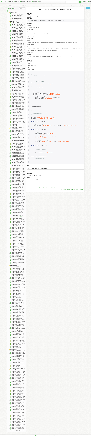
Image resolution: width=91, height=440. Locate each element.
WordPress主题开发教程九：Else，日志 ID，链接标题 (23, 36)
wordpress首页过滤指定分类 (17, 322)
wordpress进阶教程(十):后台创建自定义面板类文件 (22, 386)
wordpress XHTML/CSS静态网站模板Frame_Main (22, 84)
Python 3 (58, 5)
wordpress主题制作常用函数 (17, 208)
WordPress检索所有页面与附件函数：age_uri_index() (23, 164)
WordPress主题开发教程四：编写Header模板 (21, 28)
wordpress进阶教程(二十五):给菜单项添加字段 (21, 408)
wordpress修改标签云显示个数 (18, 268)
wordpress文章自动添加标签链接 (18, 122)
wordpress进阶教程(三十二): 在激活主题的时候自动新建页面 (24, 418)
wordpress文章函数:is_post (17, 143)
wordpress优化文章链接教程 (17, 100)
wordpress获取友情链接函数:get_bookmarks (21, 212)
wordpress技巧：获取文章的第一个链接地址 (21, 337)
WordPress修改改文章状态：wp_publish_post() (21, 149)
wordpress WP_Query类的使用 (18, 231)
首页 (10, 5)
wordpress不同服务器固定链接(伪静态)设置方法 (22, 317)
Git (69, 5)
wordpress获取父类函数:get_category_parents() (22, 181)
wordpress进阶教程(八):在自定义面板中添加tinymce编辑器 (24, 383)
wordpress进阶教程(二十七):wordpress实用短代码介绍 (23, 411)
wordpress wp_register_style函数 (18, 228)
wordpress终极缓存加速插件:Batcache (20, 117)
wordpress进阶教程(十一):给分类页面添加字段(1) (22, 387)
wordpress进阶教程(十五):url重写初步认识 (20, 393)
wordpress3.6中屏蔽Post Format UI (19, 302)
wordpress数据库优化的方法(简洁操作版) (20, 108)
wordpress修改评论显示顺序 (17, 346)
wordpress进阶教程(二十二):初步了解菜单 (20, 403)
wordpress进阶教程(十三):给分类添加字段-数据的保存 (23, 390)
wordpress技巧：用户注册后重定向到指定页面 (21, 334)
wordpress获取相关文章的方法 (18, 300)
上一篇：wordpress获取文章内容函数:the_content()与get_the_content (43, 187)
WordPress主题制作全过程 (17, 14)
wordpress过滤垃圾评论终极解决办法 (19, 333)
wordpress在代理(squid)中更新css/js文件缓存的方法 (22, 115)
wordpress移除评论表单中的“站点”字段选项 (21, 294)
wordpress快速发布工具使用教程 (18, 284)
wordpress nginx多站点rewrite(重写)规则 (20, 109)
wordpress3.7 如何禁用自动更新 (18, 341)
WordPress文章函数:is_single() (18, 140)
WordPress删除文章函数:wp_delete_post (20, 144)
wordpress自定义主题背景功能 (18, 278)
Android (65, 5)
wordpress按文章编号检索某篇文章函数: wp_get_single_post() (25, 139)
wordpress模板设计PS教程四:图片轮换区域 (21, 74)
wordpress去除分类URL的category (19, 103)
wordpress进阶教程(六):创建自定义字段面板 (21, 380)
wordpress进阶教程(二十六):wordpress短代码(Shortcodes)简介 (25, 409)
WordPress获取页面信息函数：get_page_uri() (21, 161)
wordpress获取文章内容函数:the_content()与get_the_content (24, 215)
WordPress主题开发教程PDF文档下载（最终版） (22, 61)
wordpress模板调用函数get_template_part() (21, 256)
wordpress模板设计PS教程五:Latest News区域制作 (22, 75)
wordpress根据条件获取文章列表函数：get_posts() (22, 134)
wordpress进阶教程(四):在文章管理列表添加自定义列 (23, 377)
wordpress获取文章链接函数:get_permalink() (21, 264)
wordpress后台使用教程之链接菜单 (19, 355)
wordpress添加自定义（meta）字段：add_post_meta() (23, 167)
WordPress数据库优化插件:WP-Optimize (20, 96)
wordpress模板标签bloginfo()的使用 (19, 259)
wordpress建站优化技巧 (17, 124)
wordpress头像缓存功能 (17, 112)
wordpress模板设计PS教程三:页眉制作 (20, 72)
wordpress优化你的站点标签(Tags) (19, 119)
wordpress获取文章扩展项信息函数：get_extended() (23, 136)
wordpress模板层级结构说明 (17, 83)
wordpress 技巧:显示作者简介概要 (19, 331)
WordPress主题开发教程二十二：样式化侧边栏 (21, 55)
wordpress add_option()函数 (17, 250)
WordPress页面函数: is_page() (18, 150)
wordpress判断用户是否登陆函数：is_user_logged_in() (23, 262)
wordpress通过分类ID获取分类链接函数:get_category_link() (24, 194)
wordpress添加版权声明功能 (17, 275)
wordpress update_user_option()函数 (19, 255)
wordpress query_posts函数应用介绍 (19, 219)
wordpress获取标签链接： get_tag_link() (20, 206)
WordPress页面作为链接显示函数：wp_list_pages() (22, 165)
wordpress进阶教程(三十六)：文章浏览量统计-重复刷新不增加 (24, 422)
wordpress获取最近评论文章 (17, 290)
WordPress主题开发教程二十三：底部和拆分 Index (22, 56)
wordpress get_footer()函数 (17, 240)
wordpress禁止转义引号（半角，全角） (20, 343)
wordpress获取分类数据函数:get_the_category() (22, 186)
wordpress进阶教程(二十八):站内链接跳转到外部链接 (23, 412)
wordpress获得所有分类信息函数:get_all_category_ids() (23, 184)
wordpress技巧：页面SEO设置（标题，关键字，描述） (23, 330)
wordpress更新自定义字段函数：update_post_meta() (23, 169)
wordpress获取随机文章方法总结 (18, 281)
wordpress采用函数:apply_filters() (19, 224)
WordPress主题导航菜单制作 (18, 17)
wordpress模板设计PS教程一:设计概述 (20, 70)
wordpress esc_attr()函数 (17, 243)
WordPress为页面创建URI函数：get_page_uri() (22, 162)
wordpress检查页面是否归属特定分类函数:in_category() (23, 178)
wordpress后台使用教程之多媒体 (18, 353)
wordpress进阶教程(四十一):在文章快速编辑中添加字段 (23, 430)
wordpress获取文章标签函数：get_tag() (20, 200)
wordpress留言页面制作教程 (17, 280)
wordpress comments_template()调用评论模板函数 (22, 239)
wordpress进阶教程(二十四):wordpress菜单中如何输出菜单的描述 (25, 406)
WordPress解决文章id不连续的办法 (19, 90)
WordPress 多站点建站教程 (17, 20)
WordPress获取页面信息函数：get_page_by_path (22, 155)
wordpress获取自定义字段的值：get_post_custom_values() (24, 175)
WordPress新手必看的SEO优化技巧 (19, 18)
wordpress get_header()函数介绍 (18, 234)
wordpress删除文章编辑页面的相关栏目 (20, 312)
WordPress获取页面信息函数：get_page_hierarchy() (23, 159)
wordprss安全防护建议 (16, 299)
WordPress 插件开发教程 (17, 15)
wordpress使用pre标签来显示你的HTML (20, 118)
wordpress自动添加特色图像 (17, 315)
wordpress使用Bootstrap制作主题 (19, 64)
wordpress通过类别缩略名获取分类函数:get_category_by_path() (25, 189)
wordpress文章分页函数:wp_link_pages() (20, 225)
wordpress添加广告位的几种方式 (18, 308)
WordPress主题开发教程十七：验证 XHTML (21, 47)
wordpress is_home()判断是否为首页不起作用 (21, 289)
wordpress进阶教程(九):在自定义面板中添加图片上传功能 (24, 384)
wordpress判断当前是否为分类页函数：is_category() (23, 177)
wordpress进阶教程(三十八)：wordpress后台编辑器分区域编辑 (25, 425)
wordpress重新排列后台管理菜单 (18, 319)
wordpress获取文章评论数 (17, 344)
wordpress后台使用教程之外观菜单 (19, 359)
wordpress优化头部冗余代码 (17, 94)
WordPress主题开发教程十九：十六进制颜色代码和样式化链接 (25, 50)
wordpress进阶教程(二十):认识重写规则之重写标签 (22, 400)
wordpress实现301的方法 (17, 111)
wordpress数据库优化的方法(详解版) (19, 106)
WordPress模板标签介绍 (17, 87)
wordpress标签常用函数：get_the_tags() (20, 203)
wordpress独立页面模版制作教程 (18, 68)
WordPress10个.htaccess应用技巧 (19, 283)
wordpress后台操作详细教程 (17, 366)
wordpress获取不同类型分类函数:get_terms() (21, 222)
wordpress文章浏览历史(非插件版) (19, 286)
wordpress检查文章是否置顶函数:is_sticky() (21, 142)
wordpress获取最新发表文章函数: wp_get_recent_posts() (24, 137)
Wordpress (14, 5)
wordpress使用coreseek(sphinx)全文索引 (20, 125)
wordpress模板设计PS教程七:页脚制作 (20, 78)
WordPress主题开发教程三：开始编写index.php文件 (22, 27)
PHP (75, 5)
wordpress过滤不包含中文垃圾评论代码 (20, 305)
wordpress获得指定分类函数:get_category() (21, 187)
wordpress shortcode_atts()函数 (18, 246)
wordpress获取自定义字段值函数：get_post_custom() (23, 172)
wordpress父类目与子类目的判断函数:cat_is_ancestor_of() (24, 180)
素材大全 (35, 1)
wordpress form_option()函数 (18, 244)
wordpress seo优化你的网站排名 (18, 102)
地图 (82, 5)
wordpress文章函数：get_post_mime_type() (21, 130)
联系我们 (55, 436)
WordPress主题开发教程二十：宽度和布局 (20, 52)
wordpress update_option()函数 (18, 249)
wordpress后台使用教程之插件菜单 (19, 361)
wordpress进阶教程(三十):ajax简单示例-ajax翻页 (22, 415)
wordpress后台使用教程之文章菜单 (19, 352)
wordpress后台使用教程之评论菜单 (19, 358)
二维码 (78, 5)
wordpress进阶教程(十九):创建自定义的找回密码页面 (23, 399)
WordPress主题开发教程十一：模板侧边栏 (20, 39)
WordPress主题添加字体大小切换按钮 (19, 267)
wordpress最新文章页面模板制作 (18, 81)
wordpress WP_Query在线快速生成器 (19, 309)
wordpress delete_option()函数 (18, 252)
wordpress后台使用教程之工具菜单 (19, 364)
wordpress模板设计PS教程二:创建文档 (20, 71)
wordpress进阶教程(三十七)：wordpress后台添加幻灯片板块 (24, 424)
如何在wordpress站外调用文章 (18, 293)
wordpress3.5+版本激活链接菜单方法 (19, 292)
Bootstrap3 (48, 5)
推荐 (40, 1)
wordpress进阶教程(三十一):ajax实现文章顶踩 (21, 416)
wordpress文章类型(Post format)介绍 (19, 368)
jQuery (72, 5)
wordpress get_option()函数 (17, 242)
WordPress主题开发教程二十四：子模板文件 (21, 58)
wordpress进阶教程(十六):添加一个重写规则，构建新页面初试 (24, 394)
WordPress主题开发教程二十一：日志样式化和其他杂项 (23, 53)
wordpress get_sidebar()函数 (18, 236)
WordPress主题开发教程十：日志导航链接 (20, 37)
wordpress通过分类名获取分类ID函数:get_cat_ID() (22, 192)
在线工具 (17, 1)
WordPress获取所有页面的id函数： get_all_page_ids (23, 152)
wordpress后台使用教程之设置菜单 (19, 365)
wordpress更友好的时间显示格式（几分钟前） (21, 325)
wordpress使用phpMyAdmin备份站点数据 (20, 324)
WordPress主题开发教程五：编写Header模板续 (21, 30)
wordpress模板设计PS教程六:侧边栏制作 (20, 77)
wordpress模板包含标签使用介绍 (18, 86)
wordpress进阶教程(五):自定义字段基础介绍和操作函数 (23, 378)
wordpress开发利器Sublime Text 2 (19, 303)
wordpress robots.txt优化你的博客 (19, 97)
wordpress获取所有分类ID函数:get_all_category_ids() (23, 183)
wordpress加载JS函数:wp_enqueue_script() (21, 218)
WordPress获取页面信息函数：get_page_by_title (22, 156)
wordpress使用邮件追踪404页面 (18, 328)
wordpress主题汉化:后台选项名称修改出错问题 (21, 311)
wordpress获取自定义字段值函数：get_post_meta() (22, 171)
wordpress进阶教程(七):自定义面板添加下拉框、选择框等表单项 (25, 381)
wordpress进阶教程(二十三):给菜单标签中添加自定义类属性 (24, 405)
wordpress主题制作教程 (17, 62)
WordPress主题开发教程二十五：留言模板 (20, 59)
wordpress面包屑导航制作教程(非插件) (20, 105)
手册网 (4, 2)
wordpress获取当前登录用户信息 (18, 277)
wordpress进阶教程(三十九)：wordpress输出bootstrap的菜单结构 (25, 427)
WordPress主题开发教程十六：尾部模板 (20, 46)
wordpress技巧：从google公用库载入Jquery (21, 127)
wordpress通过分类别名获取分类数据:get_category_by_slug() (24, 190)
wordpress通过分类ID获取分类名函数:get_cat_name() (23, 193)
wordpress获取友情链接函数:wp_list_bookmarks (22, 209)
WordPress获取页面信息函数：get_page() (20, 153)
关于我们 (49, 436)
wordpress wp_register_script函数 (19, 227)
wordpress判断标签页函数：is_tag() (19, 199)
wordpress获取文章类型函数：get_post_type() (21, 133)
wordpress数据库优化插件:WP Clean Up (20, 114)
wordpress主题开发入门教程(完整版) (19, 22)
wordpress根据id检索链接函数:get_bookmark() (21, 211)
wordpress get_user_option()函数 (19, 253)
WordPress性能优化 (16, 92)
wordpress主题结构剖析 (17, 80)
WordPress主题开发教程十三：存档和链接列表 (21, 42)
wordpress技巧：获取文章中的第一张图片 (20, 336)
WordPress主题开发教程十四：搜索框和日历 (21, 43)
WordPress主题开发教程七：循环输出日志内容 (21, 33)
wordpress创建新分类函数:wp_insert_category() (22, 197)
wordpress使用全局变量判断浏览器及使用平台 (21, 321)
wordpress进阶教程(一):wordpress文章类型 (21, 372)
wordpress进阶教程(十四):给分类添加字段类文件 (22, 391)
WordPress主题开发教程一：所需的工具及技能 (21, 24)
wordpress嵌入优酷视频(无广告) (18, 287)
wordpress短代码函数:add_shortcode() (20, 221)
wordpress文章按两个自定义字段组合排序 (20, 339)
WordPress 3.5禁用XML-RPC (18, 269)
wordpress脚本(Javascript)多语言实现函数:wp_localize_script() (25, 230)
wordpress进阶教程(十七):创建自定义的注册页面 (22, 396)
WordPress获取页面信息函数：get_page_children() (22, 158)
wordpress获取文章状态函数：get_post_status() (22, 131)
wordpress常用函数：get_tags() (18, 202)
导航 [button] (85, 1)
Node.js (53, 5)
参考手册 (11, 1)
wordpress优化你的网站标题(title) (19, 121)
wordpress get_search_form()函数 (19, 237)
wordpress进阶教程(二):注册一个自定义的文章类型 (22, 374)
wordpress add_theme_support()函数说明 (20, 247)
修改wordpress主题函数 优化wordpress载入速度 (22, 99)
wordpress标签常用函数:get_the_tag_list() (20, 205)
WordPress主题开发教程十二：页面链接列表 (21, 40)
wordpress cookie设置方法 (17, 274)
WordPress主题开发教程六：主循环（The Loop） (22, 31)
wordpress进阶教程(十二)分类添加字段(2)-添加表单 (22, 389)
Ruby (62, 5)
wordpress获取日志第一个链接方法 (19, 272)
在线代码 (29, 1)
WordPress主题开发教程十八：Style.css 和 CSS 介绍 (23, 49)
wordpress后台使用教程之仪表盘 (18, 350)
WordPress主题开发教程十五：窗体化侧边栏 (21, 45)
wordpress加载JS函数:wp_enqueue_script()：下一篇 (71, 189)
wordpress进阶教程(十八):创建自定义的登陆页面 (22, 397)
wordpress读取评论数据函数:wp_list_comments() (22, 233)
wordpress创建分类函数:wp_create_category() (21, 196)
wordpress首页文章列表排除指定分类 (19, 340)
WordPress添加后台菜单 (17, 65)
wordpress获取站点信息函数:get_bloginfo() (21, 258)
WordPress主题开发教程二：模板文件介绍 (20, 25)
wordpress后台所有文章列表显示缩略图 (20, 314)
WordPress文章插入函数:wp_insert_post (20, 146)
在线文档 (23, 1)
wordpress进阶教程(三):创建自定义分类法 (20, 375)
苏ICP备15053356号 (40, 436)
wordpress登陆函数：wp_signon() (19, 261)
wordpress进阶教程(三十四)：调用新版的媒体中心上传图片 (24, 419)
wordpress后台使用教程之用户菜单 (19, 362)
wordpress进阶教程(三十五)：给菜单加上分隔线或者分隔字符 (24, 421)
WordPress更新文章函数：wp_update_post (21, 147)
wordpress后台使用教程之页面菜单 (19, 356)
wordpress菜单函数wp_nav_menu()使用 (20, 271)
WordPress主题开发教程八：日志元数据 (20, 34)
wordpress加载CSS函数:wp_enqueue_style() (22, 217)
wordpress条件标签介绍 (17, 327)
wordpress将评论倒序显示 (17, 296)
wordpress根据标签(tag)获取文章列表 (19, 318)
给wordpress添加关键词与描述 (18, 93)
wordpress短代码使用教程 (17, 297)
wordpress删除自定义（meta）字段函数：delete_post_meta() (25, 168)
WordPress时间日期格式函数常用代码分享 (20, 214)
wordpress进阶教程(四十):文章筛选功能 (20, 428)
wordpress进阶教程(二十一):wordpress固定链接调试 (22, 402)
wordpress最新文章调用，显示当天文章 (20, 347)
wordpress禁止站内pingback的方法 (19, 306)
